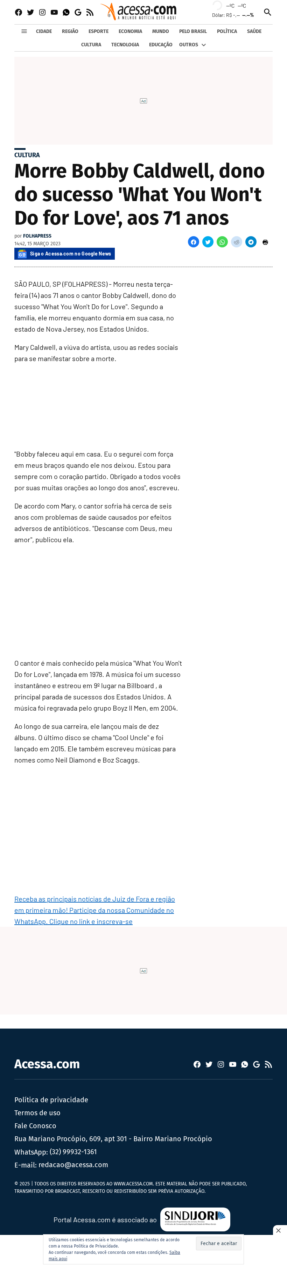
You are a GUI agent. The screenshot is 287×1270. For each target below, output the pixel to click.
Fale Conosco (35, 1126)
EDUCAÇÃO (161, 45)
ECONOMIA (130, 31)
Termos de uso (37, 1113)
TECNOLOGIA (125, 45)
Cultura (27, 155)
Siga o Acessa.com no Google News (70, 254)
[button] (193, 241)
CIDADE (44, 31)
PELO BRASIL (193, 31)
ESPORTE (98, 31)
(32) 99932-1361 (73, 1152)
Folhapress (37, 236)
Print (265, 241)
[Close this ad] (280, 1230)
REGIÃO (70, 31)
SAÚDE (254, 31)
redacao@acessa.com (73, 1165)
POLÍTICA (227, 31)
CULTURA (91, 45)
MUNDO (160, 31)
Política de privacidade (51, 1100)
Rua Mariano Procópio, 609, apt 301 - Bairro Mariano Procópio (113, 1139)
